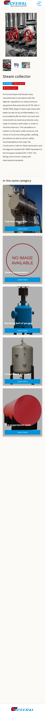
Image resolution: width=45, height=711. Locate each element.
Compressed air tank (17, 374)
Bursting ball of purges (18, 323)
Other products (19, 83)
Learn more (22, 229)
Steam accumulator (16, 272)
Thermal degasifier (16, 221)
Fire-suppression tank (18, 424)
